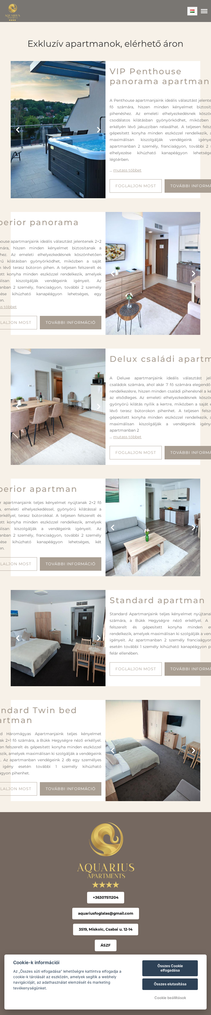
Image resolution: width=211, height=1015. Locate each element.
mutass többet (127, 170)
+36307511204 (105, 897)
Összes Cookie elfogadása (170, 968)
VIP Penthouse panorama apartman (160, 76)
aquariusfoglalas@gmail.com (105, 913)
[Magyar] (192, 11)
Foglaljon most (135, 185)
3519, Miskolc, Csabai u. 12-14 (105, 929)
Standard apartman (157, 600)
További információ (71, 322)
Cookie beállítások (170, 997)
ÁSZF (106, 945)
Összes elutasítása (170, 984)
